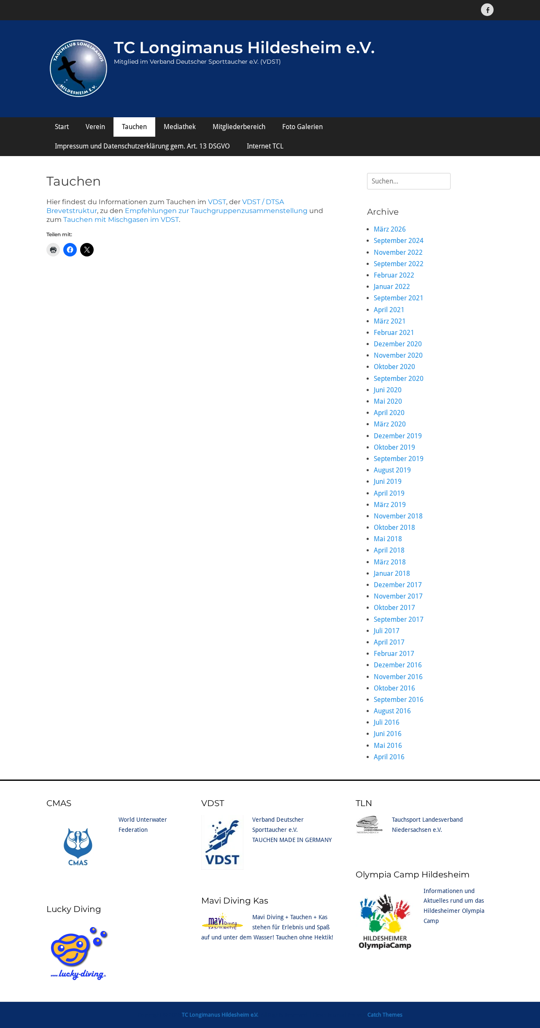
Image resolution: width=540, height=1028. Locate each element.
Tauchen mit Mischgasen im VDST (121, 220)
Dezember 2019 (398, 436)
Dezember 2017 (398, 585)
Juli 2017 (387, 631)
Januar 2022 (392, 287)
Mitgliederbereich (239, 127)
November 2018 (398, 516)
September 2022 (399, 264)
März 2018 (390, 562)
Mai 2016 (388, 746)
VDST (217, 202)
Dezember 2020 (398, 344)
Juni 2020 (388, 390)
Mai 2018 (388, 539)
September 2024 (399, 241)
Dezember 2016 (398, 665)
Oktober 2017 (394, 608)
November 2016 (398, 677)
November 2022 (398, 252)
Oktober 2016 (394, 688)
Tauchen (134, 127)
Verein (95, 127)
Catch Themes (384, 1015)
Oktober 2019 (394, 447)
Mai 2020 (388, 401)
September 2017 (399, 619)
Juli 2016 (387, 722)
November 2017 (398, 596)
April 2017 (389, 642)
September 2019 (399, 459)
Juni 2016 (388, 734)
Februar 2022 (394, 275)
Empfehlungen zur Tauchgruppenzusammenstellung (216, 211)
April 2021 (389, 310)
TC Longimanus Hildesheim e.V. (244, 47)
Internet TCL (265, 146)
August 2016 (392, 711)
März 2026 (390, 229)
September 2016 (399, 700)
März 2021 (390, 321)
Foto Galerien (302, 127)
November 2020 (398, 355)
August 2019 (392, 470)
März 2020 (390, 424)
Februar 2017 (394, 654)
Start (62, 127)
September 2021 (399, 298)
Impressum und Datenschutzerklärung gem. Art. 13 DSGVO (142, 146)
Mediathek (180, 127)
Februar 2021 (394, 333)
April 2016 (389, 757)
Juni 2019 (388, 482)
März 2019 (390, 505)
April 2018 (389, 550)
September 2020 (399, 379)
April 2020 (389, 413)
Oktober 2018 (394, 527)
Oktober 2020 (394, 367)
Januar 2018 (392, 573)
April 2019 (389, 493)
